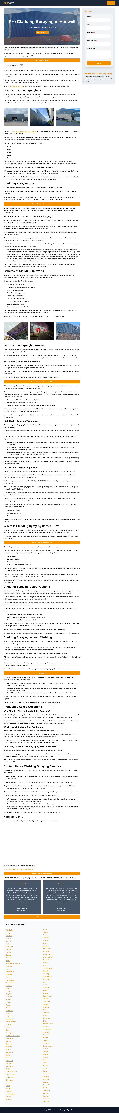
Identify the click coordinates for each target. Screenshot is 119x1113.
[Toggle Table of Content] (21, 65)
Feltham (8, 991)
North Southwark (11, 1094)
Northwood (9, 1052)
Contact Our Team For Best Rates (42, 204)
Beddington (46, 979)
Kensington (9, 1010)
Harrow (8, 969)
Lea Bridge (46, 974)
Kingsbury (9, 994)
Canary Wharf (47, 996)
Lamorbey (46, 1076)
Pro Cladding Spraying (16, 86)
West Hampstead (11, 1021)
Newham (45, 1049)
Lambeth (8, 1096)
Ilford (44, 1062)
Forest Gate (46, 1043)
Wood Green (47, 949)
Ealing (14, 869)
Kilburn (8, 1008)
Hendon (8, 1027)
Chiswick (8, 955)
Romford (45, 1093)
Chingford (46, 1051)
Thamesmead (47, 1074)
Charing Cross (10, 1074)
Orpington (46, 1082)
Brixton (45, 929)
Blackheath (46, 1018)
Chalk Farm (9, 1060)
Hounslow (9, 952)
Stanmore (9, 1044)
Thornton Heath (47, 968)
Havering (45, 1096)
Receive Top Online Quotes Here (42, 542)
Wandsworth (10, 1038)
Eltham (45, 1060)
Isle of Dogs (46, 1001)
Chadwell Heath (48, 1085)
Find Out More (42, 673)
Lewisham (46, 1012)
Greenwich (46, 1004)
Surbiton (8, 1058)
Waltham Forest (47, 1024)
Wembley (9, 958)
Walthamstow (47, 1029)
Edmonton (46, 1007)
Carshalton (46, 971)
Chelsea (8, 1041)
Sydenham (46, 987)
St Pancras (9, 1080)
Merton (8, 1085)
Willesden (9, 985)
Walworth (46, 940)
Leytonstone (46, 1032)
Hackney (45, 962)
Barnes (8, 977)
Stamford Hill (47, 954)
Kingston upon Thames (13, 1035)
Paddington (9, 1033)
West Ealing (7, 869)
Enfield (45, 1021)
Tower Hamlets (47, 976)
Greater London (47, 1046)
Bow (44, 982)
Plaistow (45, 1037)
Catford (45, 1010)
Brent (7, 1030)
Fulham (8, 999)
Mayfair (8, 1055)
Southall (26, 869)
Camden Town (10, 1063)
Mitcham (45, 932)
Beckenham (46, 1026)
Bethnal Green (47, 960)
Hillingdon (9, 974)
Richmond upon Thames (13, 963)
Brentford (32, 869)
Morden (8, 1088)
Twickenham (10, 971)
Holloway (9, 1091)
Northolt (8, 949)
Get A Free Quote (42, 917)
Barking (45, 1065)
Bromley (45, 993)
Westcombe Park (48, 1035)
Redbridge (46, 1054)
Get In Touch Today (42, 60)
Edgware (8, 1049)
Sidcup (45, 1071)
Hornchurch (46, 1099)
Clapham (8, 1083)
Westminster (10, 1077)
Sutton (45, 965)
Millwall (45, 990)
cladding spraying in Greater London (24, 131)
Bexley (45, 1087)
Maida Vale (9, 1019)
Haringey (45, 946)
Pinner (8, 1013)
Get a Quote (40, 32)
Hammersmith (10, 980)
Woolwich (46, 1057)
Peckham (46, 951)
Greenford (20, 869)
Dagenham (46, 1090)
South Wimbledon (11, 1071)
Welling (45, 1068)
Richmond (9, 966)
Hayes (8, 960)
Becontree (46, 1079)
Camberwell (46, 937)
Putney (8, 1016)
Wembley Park (10, 983)
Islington (8, 1099)
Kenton (8, 988)
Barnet (45, 943)
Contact (111, 3)
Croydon (45, 999)
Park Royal (9, 946)
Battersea (9, 1046)
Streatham (46, 935)
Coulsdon (46, 1040)
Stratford (45, 1015)
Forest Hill (46, 985)
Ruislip (8, 1005)
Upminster (46, 1101)
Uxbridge (8, 1024)
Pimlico (8, 1069)
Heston (8, 944)
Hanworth (9, 996)
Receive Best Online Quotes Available (42, 381)
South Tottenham (48, 957)
